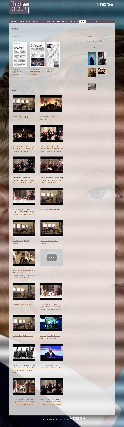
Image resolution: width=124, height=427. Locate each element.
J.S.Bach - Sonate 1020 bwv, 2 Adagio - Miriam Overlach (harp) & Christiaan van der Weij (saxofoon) (24, 211)
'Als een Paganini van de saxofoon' (18, 71)
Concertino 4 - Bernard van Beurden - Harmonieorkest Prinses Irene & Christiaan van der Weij (51, 148)
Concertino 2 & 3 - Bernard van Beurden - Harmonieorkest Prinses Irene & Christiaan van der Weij (51, 401)
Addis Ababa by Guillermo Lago (23, 336)
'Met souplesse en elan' (52, 70)
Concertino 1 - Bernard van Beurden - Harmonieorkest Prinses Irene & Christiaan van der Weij (24, 180)
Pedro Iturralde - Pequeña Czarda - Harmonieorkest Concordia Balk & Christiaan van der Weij (24, 148)
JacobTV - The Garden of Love (22, 304)
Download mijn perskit (94, 41)
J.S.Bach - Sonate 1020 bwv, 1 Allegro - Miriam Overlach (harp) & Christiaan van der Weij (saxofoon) (51, 306)
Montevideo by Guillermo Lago (50, 209)
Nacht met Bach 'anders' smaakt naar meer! (35, 71)
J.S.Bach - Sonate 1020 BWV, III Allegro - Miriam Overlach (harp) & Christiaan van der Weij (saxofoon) (24, 401)
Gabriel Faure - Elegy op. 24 (21, 117)
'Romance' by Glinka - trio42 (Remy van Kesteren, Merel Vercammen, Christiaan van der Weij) (51, 180)
